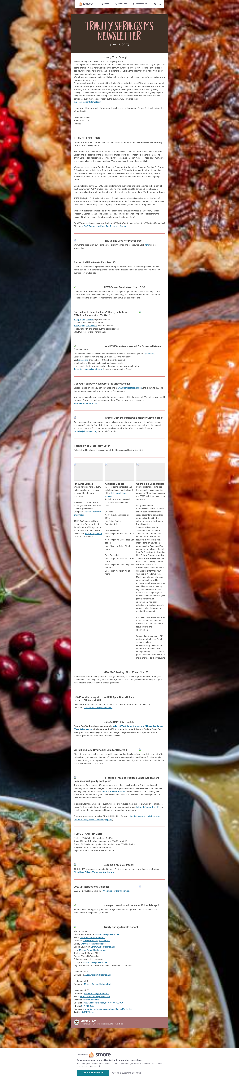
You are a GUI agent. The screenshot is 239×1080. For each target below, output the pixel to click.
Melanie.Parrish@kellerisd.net (92, 950)
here (146, 245)
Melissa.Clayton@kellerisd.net (97, 984)
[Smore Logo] (86, 4)
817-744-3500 (87, 1006)
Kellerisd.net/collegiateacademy (98, 707)
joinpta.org (83, 360)
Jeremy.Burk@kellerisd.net (103, 947)
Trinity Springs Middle (83, 319)
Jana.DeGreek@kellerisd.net (92, 937)
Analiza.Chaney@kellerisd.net (96, 940)
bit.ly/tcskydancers (93, 533)
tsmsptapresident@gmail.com (87, 102)
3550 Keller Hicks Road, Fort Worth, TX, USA (103, 1003)
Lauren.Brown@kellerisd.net (96, 993)
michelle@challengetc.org (85, 431)
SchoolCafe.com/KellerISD (114, 791)
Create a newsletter (93, 1072)
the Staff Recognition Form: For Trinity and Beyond (103, 226)
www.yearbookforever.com (130, 388)
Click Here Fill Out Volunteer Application (94, 872)
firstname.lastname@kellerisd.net (95, 996)
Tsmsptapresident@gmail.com (88, 369)
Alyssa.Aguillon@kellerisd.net (97, 975)
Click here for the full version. (116, 891)
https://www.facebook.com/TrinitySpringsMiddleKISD (108, 1009)
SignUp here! (149, 353)
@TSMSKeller (88, 1012)
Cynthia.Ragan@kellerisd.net (93, 944)
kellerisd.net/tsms (91, 1000)
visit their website (137, 816)
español (108, 819)
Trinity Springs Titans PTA (85, 325)
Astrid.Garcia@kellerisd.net (107, 934)
